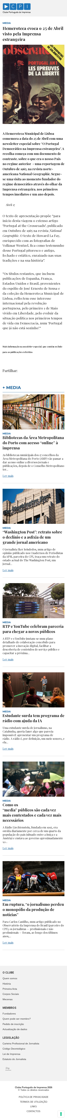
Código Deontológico (14, 1048)
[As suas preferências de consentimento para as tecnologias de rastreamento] (61, 1114)
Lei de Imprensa (11, 1054)
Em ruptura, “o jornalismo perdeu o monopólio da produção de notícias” (33, 909)
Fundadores (9, 1013)
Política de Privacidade (33, 1097)
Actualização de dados (15, 1029)
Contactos (33, 1111)
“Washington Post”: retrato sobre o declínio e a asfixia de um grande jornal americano (32, 537)
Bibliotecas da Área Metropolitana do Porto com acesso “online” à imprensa (33, 442)
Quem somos (10, 978)
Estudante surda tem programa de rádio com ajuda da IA (33, 718)
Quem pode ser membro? (17, 1018)
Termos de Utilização (33, 1102)
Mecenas (8, 999)
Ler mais (8, 476)
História (7, 983)
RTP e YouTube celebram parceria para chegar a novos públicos (33, 629)
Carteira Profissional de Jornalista (21, 1043)
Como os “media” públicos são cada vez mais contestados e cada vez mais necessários (32, 812)
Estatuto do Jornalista (14, 1059)
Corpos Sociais (11, 994)
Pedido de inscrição (13, 1024)
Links (33, 1106)
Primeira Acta (10, 988)
